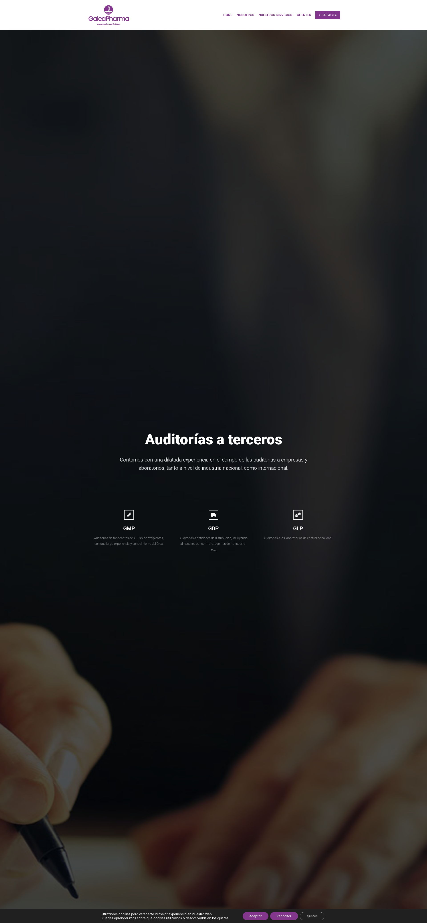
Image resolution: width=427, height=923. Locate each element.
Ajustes (312, 916)
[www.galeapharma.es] (109, 15)
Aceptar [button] (255, 916)
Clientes (304, 15)
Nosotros (245, 15)
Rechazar (284, 916)
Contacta (328, 14)
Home (227, 15)
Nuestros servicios (275, 15)
